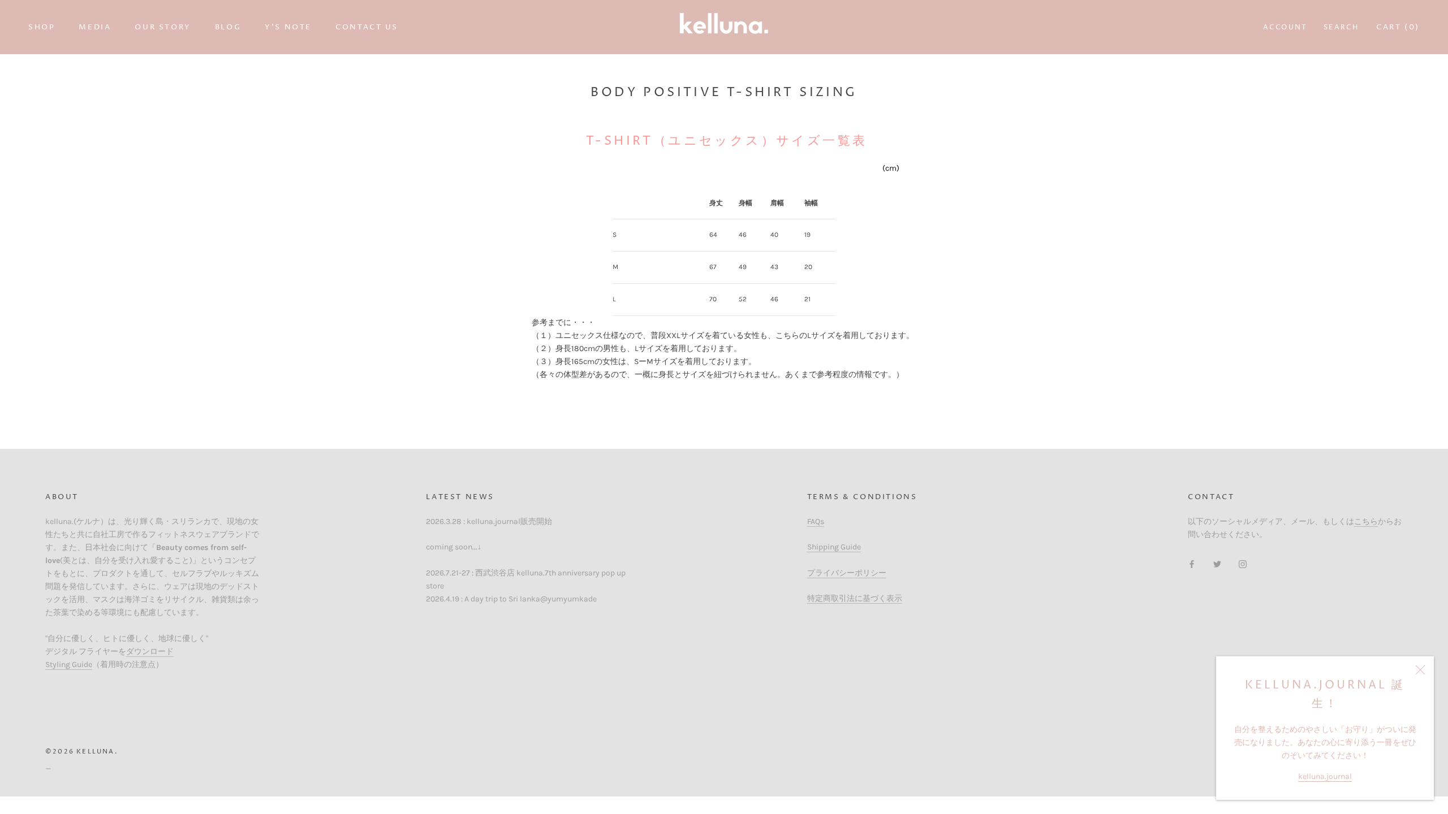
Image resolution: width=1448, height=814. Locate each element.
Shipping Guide (834, 547)
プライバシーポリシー (846, 573)
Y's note (288, 27)
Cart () (1398, 27)
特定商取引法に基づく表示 (854, 598)
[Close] (1420, 670)
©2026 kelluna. (81, 751)
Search (1341, 27)
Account (1285, 27)
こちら (1366, 521)
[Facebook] (1192, 563)
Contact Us (366, 27)
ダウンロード (150, 651)
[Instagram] (1243, 563)
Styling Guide (68, 664)
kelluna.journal (1325, 776)
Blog (228, 27)
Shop (41, 27)
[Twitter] (1217, 563)
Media (95, 27)
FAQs (815, 521)
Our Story (163, 27)
